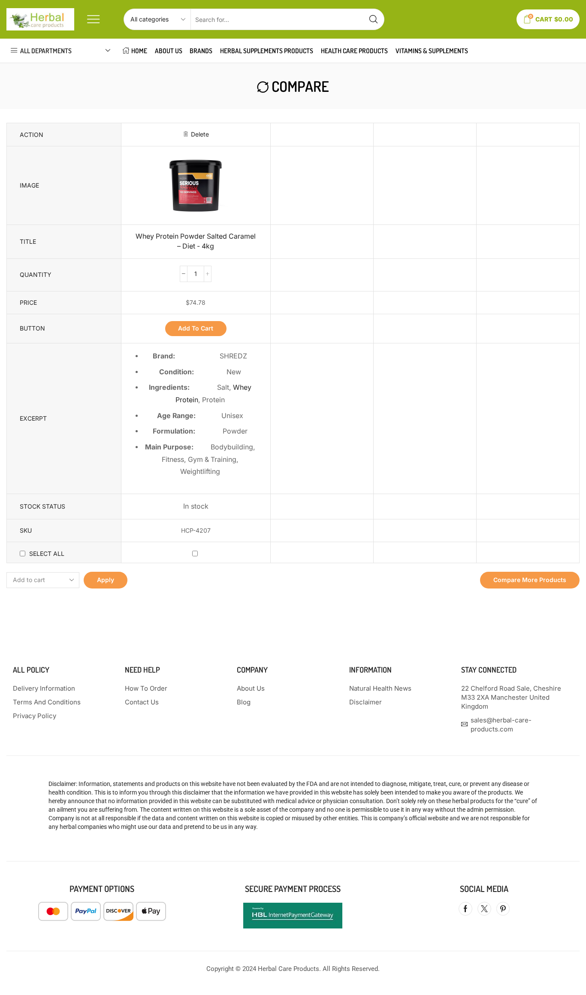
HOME (139, 50)
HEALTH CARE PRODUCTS (354, 50)
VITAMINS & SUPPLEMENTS (432, 50)
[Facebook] (465, 909)
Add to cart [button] (195, 328)
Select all (46, 553)
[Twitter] (484, 909)
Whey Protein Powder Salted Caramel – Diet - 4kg (196, 241)
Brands (201, 50)
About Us (168, 50)
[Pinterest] (503, 909)
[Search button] (373, 19)
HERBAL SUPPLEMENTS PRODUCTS (266, 50)
